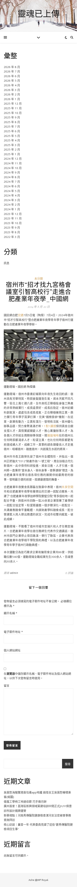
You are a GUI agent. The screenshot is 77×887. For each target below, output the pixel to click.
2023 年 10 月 (13, 223)
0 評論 (69, 573)
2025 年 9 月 (12, 117)
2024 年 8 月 (12, 177)
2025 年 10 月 (13, 113)
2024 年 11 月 (13, 163)
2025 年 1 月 (12, 154)
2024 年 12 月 (13, 158)
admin (14, 573)
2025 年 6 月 (12, 131)
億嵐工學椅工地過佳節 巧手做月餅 (25, 801)
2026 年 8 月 (12, 67)
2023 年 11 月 (13, 218)
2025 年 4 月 (12, 140)
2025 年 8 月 (12, 122)
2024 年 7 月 (12, 181)
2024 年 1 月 (12, 209)
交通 (20, 315)
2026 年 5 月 (12, 80)
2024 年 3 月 (12, 200)
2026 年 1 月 (12, 99)
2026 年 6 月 (12, 76)
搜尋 (67, 764)
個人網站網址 (12, 650)
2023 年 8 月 (12, 232)
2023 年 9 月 (12, 227)
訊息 (6, 263)
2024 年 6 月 (12, 186)
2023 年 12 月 (13, 214)
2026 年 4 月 (12, 85)
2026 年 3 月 (12, 90)
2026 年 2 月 (12, 94)
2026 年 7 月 (12, 71)
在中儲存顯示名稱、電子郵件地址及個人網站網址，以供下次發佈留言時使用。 (37, 676)
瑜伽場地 (53, 435)
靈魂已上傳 (39, 13)
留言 (6, 685)
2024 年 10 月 (13, 168)
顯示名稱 (10, 613)
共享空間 (67, 487)
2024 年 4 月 (12, 195)
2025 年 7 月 (12, 126)
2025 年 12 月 (13, 103)
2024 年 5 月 (12, 191)
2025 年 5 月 (12, 136)
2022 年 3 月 (12, 237)
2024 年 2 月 (12, 204)
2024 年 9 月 (12, 172)
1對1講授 (50, 426)
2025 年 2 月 (12, 149)
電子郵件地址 (13, 632)
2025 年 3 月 (12, 145)
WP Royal (42, 880)
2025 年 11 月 (13, 108)
